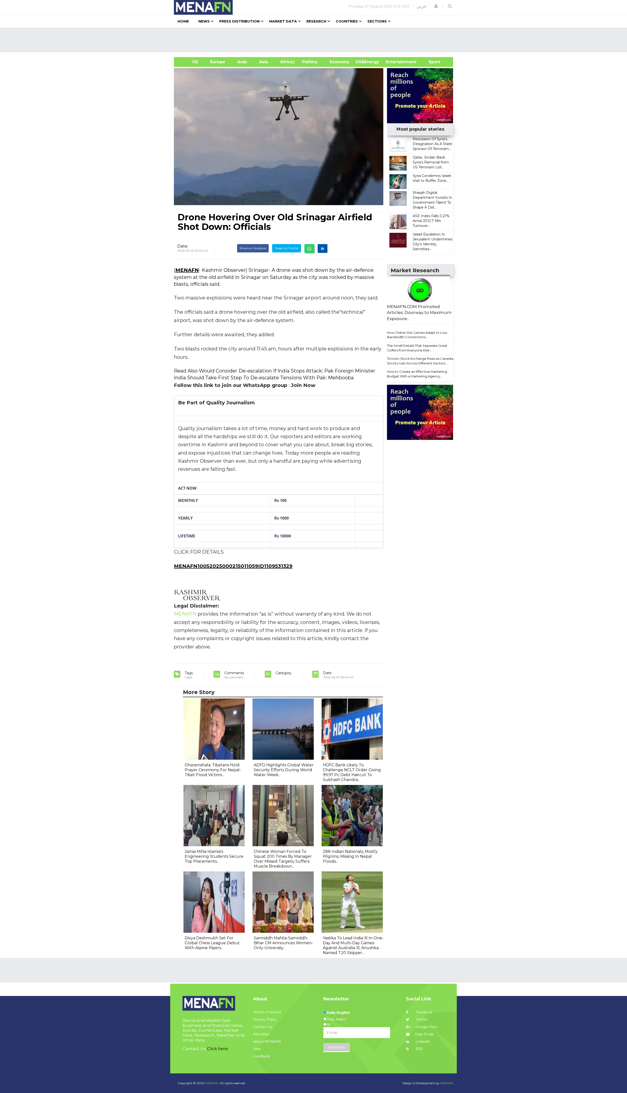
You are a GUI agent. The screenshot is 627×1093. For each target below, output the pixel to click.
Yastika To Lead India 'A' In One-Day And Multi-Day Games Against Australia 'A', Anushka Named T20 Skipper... (353, 945)
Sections (377, 21)
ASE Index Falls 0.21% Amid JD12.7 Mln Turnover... (431, 221)
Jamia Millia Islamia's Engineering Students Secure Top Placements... (214, 856)
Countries (347, 21)
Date (182, 246)
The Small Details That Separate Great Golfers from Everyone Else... (417, 348)
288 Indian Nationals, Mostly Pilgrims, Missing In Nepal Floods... (350, 856)
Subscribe (336, 1047)
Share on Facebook (253, 248)
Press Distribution (239, 21)
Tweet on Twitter (287, 248)
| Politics (308, 62)
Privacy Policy (265, 1019)
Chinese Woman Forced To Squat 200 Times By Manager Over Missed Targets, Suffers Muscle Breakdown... (283, 859)
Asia (263, 62)
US (189, 62)
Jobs (257, 1049)
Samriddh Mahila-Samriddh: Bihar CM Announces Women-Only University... (283, 943)
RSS (419, 1049)
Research (316, 21)
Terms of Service (267, 1012)
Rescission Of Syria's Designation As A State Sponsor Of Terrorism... (432, 144)
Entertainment (393, 62)
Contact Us (262, 1027)
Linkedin (422, 1041)
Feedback (261, 1056)
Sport (431, 62)
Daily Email (424, 1034)
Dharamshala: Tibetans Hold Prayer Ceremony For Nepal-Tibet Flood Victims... (213, 770)
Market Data (283, 21)
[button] (436, 6)
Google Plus (425, 1027)
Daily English (338, 1012)
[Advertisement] (315, 40)
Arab (242, 62)
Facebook (424, 1012)
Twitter (421, 1019)
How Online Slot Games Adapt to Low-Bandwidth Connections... (417, 335)
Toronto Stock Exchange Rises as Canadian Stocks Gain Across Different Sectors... (421, 361)
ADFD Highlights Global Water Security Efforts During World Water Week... (284, 770)
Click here (217, 1048)
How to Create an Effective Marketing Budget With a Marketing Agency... (417, 374)
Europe (217, 62)
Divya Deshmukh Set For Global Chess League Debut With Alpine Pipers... (212, 943)
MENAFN (187, 270)
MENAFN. (212, 1083)
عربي (422, 6)
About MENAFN (267, 1041)
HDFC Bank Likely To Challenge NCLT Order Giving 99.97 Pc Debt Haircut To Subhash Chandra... (352, 772)
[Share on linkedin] (322, 248)
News (204, 21)
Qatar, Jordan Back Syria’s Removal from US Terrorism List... (431, 162)
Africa (286, 62)
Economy (339, 62)
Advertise (261, 1034)
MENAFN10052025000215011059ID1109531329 (233, 566)
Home (183, 21)
